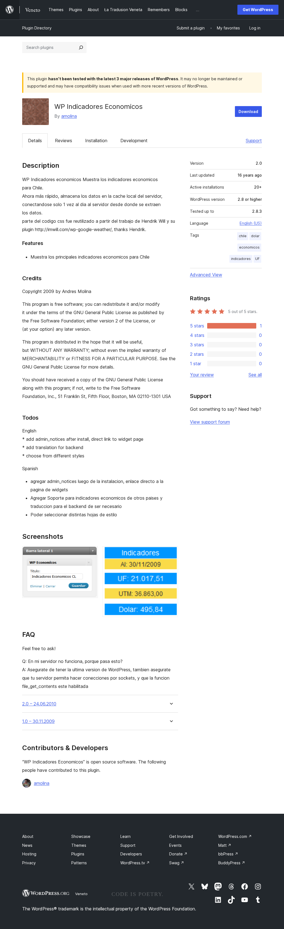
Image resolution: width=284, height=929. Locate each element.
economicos (249, 247)
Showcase (80, 836)
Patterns (79, 862)
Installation (96, 140)
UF (257, 259)
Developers (131, 854)
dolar (255, 236)
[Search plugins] (81, 47)
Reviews (63, 140)
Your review (202, 374)
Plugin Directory (37, 28)
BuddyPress (231, 862)
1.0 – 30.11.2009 (38, 721)
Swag (176, 862)
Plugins (77, 854)
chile (243, 236)
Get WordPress (258, 9)
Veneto (81, 894)
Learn (125, 836)
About (27, 836)
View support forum (210, 422)
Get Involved (181, 836)
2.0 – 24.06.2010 (39, 704)
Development (134, 140)
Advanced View (206, 274)
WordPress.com (235, 836)
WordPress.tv (135, 862)
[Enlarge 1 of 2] (90, 554)
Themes (78, 845)
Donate (178, 854)
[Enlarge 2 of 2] (170, 554)
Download (248, 111)
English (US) (251, 223)
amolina (69, 116)
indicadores (241, 259)
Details (35, 140)
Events (175, 845)
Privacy (29, 862)
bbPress (228, 854)
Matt (224, 845)
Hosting (29, 854)
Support (254, 140)
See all (255, 374)
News (27, 845)
